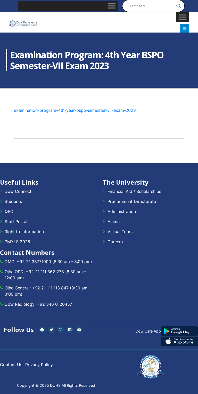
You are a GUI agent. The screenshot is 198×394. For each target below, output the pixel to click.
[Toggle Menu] (112, 5)
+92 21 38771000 (34, 261)
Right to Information (24, 231)
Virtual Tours (120, 231)
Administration (122, 211)
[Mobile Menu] (184, 28)
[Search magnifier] (178, 6)
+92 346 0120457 (54, 304)
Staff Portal (16, 221)
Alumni (114, 221)
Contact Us (11, 364)
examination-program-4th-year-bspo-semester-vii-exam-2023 (75, 110)
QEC (9, 211)
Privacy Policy (39, 364)
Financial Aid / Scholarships (134, 191)
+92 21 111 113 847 (50, 287)
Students (13, 201)
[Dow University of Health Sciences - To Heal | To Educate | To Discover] (23, 23)
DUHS (55, 385)
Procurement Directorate (132, 201)
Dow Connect (18, 191)
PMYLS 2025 (17, 241)
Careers (115, 241)
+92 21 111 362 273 (45, 271)
